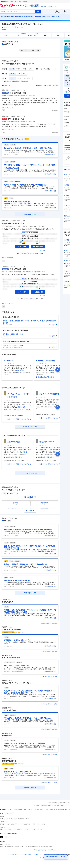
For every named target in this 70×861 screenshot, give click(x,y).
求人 (21, 34)
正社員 (18, 69)
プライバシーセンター (26, 854)
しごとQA (64, 12)
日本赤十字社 (8, 361)
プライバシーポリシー (13, 854)
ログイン (27, 6)
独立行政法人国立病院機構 (45, 361)
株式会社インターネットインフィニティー (17, 683)
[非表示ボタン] (68, 855)
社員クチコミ (33, 34)
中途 (24, 73)
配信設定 (28, 818)
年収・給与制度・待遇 (17, 93)
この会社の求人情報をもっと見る (49, 623)
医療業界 (4, 29)
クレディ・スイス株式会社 (49, 394)
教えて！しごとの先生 (5, 829)
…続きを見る (19, 370)
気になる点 (27, 78)
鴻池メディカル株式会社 (11, 658)
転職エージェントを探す (39, 824)
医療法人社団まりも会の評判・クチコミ (38, 809)
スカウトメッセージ (5, 818)
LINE (10, 837)
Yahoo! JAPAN (52, 850)
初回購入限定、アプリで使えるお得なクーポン (44, 6)
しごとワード (35, 829)
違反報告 (56, 110)
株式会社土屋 (7, 736)
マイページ (14, 818)
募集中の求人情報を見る (46, 377)
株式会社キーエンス (46, 442)
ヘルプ (43, 250)
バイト (24, 69)
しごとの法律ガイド (17, 829)
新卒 (18, 73)
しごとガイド (27, 829)
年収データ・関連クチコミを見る (18, 419)
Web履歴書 (21, 818)
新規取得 (37, 5)
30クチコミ (20, 27)
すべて (12, 69)
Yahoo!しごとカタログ (7, 809)
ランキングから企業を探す (25, 824)
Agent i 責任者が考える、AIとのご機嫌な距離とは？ (15, 1)
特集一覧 (42, 829)
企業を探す (57, 12)
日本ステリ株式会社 (9, 710)
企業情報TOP (18, 809)
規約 (36, 854)
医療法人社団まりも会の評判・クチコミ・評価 (13, 90)
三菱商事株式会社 (13, 442)
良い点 (19, 78)
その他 (30, 69)
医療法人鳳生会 (7, 602)
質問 (58, 35)
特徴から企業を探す (12, 824)
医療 (25, 809)
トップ (6, 35)
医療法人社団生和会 (9, 761)
